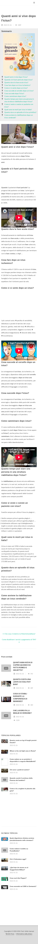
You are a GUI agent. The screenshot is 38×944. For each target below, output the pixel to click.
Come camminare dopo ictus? (15, 96)
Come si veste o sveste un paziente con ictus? (18, 105)
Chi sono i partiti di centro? (20, 770)
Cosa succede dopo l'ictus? (14, 93)
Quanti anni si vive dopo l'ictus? (16, 77)
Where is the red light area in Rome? (23, 751)
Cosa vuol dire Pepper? (18, 878)
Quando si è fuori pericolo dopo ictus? (18, 80)
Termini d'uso (10, 934)
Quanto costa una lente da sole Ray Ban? (22, 681)
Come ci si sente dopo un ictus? (16, 88)
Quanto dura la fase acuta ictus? (16, 82)
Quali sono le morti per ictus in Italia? (18, 109)
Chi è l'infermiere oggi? (18, 859)
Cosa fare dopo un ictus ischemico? (17, 85)
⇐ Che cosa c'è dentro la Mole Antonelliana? (19, 634)
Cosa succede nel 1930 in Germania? (23, 886)
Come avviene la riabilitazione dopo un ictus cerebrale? (18, 116)
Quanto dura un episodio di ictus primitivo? (20, 112)
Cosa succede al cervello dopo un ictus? (19, 91)
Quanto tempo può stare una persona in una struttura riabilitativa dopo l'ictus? (19, 100)
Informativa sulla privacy (24, 934)
